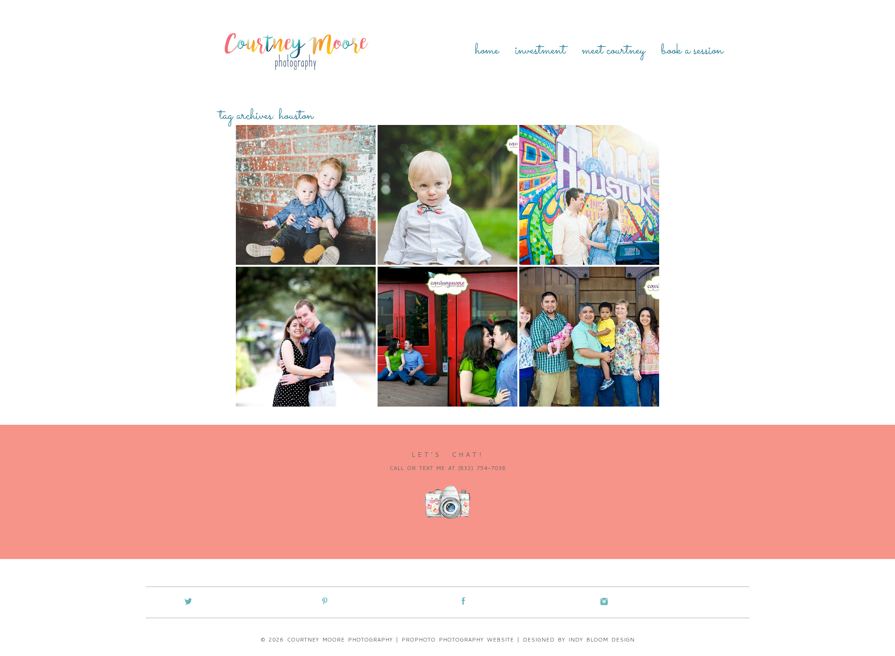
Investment (540, 51)
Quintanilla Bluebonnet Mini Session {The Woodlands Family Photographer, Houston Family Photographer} (588, 303)
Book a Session (692, 51)
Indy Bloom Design (601, 639)
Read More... (264, 216)
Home (487, 51)
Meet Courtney (613, 51)
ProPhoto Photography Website (457, 639)
